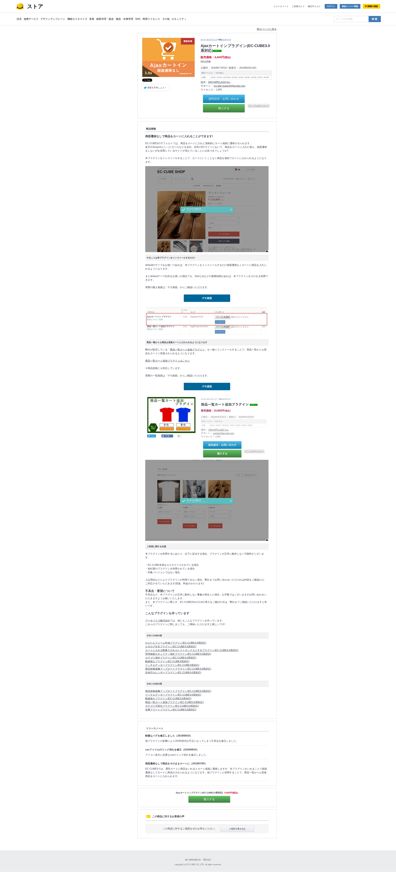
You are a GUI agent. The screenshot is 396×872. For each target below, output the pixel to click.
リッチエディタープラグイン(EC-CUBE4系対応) (172, 665)
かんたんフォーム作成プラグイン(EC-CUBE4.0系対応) (175, 643)
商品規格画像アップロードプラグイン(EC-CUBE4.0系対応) (178, 669)
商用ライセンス (151, 19)
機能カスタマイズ (77, 19)
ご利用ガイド (298, 6)
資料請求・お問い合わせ (224, 98)
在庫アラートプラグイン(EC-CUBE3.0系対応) (170, 709)
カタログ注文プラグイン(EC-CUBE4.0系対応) (170, 646)
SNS (137, 19)
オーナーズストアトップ (209, 39)
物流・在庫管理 (124, 19)
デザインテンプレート (53, 19)
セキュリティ (179, 19)
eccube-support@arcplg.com (229, 86)
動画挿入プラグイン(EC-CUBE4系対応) (167, 661)
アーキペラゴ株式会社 (157, 620)
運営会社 (207, 860)
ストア (35, 6)
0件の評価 (206, 61)
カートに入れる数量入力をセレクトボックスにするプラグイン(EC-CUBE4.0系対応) (191, 650)
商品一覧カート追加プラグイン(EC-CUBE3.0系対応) (174, 702)
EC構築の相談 (371, 6)
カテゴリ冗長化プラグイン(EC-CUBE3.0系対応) (172, 706)
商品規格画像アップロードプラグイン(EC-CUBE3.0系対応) (178, 691)
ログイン (331, 6)
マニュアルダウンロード (258, 105)
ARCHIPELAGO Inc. (219, 82)
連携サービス (31, 19)
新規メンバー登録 (350, 6)
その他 (166, 19)
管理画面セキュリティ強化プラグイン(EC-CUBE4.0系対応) (178, 654)
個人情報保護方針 (193, 860)
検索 (375, 19)
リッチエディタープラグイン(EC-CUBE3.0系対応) (173, 695)
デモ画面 (207, 298)
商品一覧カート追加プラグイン (187, 349)
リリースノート (281, 6)
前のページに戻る (267, 29)
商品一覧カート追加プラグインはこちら (167, 360)
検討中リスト (314, 6)
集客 (91, 19)
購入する (223, 108)
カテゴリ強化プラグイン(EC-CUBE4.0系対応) (170, 657)
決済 (19, 19)
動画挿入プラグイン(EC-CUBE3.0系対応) (168, 698)
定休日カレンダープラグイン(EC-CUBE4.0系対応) (173, 672)
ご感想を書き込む (237, 828)
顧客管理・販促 (105, 19)
